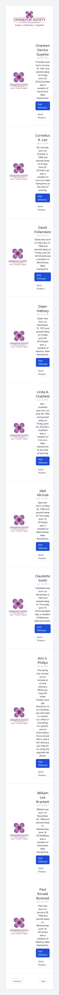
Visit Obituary (42, 106)
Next (43, 981)
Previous (17, 981)
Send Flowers (42, 116)
